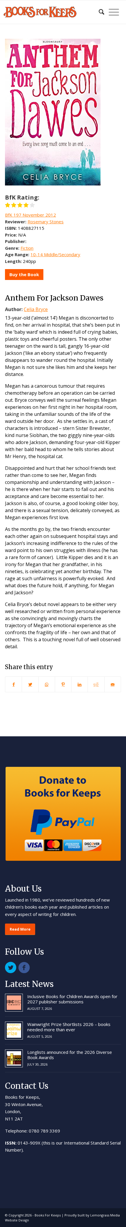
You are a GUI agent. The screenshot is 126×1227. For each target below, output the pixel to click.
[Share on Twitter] (30, 684)
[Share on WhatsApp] (47, 684)
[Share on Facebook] (13, 684)
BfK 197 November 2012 (30, 215)
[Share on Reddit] (96, 684)
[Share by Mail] (113, 684)
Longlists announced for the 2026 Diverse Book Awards (69, 1054)
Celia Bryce (36, 309)
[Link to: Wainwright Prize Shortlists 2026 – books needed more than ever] (14, 1030)
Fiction (27, 248)
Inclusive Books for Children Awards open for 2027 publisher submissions (72, 999)
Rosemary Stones (46, 222)
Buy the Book (24, 274)
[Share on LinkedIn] (79, 684)
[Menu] (111, 12)
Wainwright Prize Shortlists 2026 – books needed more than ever (68, 1027)
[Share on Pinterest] (63, 684)
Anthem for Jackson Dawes (54, 298)
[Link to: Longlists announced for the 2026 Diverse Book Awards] (14, 1058)
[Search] (98, 12)
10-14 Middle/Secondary (55, 254)
